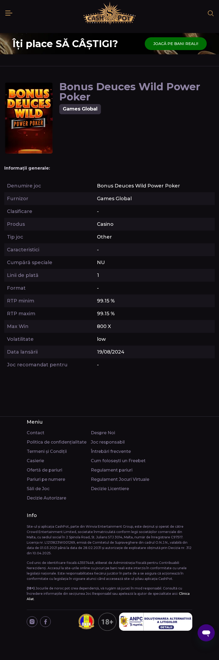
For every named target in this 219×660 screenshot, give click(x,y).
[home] (109, 13)
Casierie (35, 460)
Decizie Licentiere (110, 488)
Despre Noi (103, 432)
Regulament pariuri (111, 470)
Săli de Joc (38, 488)
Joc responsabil (108, 442)
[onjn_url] (96, 622)
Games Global (80, 109)
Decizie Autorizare (46, 498)
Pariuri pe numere (46, 479)
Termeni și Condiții (47, 451)
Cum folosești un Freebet (118, 460)
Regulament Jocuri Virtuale (120, 479)
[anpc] (155, 622)
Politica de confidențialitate (57, 442)
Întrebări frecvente (111, 451)
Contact (35, 432)
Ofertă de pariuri (44, 470)
